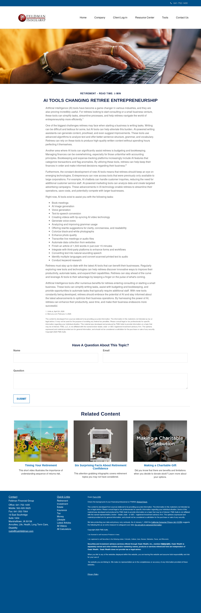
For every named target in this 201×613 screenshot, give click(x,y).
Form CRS (97, 497)
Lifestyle (61, 519)
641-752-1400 (181, 3)
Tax (59, 513)
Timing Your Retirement (41, 465)
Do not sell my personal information (148, 524)
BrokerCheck (142, 501)
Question (18, 370)
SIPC (169, 544)
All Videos (62, 525)
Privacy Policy (93, 574)
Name (16, 350)
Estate (60, 506)
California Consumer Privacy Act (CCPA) (166, 522)
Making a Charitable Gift (160, 465)
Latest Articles (64, 522)
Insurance (62, 510)
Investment (62, 503)
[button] (99, 17)
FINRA (163, 544)
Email (106, 350)
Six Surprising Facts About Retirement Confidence (100, 467)
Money (60, 516)
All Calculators (64, 529)
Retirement (62, 500)
